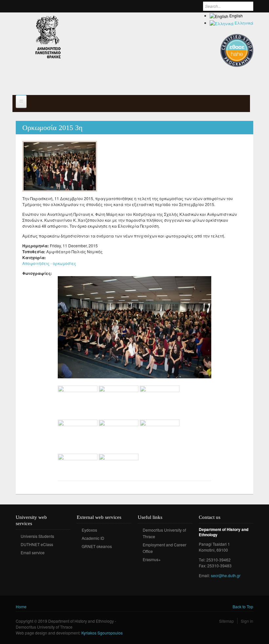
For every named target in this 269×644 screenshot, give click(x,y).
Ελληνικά (243, 23)
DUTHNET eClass (37, 544)
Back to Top (243, 606)
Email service (33, 552)
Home (21, 606)
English (235, 15)
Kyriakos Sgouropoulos (102, 632)
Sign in (247, 621)
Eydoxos (89, 530)
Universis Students (37, 536)
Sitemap (226, 621)
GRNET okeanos (97, 546)
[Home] (48, 37)
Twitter (152, 568)
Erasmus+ (152, 559)
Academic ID (93, 538)
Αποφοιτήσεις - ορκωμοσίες (49, 263)
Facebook (142, 568)
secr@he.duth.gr (225, 575)
